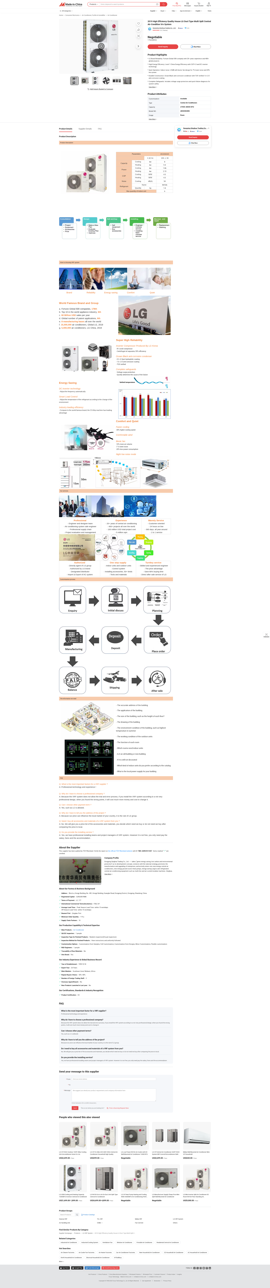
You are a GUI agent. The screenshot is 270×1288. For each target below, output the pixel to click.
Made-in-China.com (126, 1277)
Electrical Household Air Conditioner (98, 1258)
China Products (102, 1274)
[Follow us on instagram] (201, 1268)
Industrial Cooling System (89, 1242)
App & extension (185, 11)
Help (173, 11)
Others (175, 1223)
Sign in (209, 6)
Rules (209, 11)
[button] (157, 4)
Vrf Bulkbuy (118, 1258)
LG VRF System (178, 1219)
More (61, 1261)
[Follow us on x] (197, 1268)
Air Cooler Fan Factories (86, 1252)
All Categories (66, 11)
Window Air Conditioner (124, 1242)
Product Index (171, 1274)
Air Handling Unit (64, 1223)
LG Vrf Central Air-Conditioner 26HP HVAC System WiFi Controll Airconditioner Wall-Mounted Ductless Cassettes (166, 1154)
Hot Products (92, 1274)
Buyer (162, 11)
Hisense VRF (63, 1219)
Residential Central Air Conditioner (168, 1242)
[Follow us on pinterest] (207, 1268)
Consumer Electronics (72, 15)
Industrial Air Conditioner (69, 1242)
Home (61, 15)
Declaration (157, 1281)
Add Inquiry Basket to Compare (101, 89)
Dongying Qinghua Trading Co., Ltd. (164, 28)
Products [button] (93, 4)
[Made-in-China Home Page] (70, 4)
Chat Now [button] (197, 47)
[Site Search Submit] (163, 4)
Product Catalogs (89, 1215)
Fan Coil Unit (139, 1223)
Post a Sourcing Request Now (118, 1108)
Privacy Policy (167, 1281)
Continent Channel (159, 1274)
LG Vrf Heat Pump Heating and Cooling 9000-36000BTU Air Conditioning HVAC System (134, 1196)
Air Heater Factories (105, 1252)
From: (69, 1079)
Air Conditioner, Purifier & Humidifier (93, 15)
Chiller (99, 1223)
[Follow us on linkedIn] (210, 1268)
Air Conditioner (112, 15)
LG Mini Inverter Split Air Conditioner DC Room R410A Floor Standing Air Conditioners (196, 1196)
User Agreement (146, 1281)
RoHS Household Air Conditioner (71, 1258)
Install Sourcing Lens (111, 1268)
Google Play (77, 1268)
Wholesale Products (135, 1274)
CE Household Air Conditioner (173, 1252)
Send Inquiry (163, 47)
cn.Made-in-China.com (154, 1277)
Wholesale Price (147, 1274)
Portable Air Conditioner (144, 1242)
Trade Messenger (92, 1268)
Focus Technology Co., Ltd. (120, 1281)
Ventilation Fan (107, 1242)
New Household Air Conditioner (149, 1252)
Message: (67, 1090)
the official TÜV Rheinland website (120, 851)
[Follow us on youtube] (204, 1268)
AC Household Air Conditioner (197, 1252)
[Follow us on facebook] (194, 1268)
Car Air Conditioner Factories (125, 1252)
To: (70, 1085)
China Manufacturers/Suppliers (118, 1274)
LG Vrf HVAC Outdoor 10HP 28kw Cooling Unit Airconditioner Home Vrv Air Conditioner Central (72, 1154)
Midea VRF (138, 1219)
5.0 (186, 131)
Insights (179, 1274)
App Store (64, 1268)
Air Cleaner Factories (67, 1252)
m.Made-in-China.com (140, 1277)
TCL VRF (100, 1219)
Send (75, 1108)
